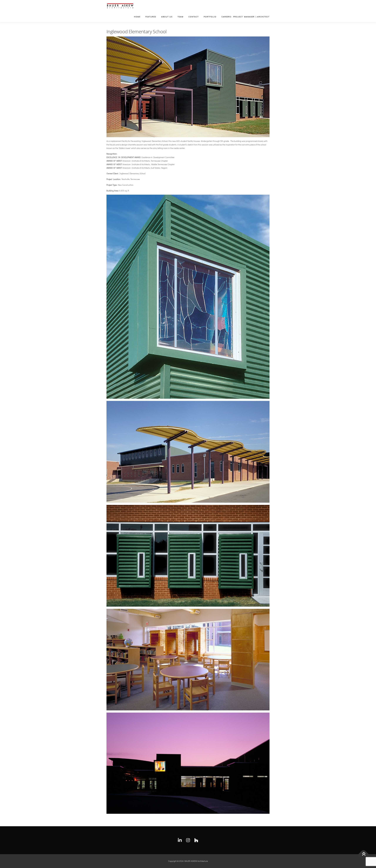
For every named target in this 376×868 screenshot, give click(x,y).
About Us (167, 16)
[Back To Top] (363, 854)
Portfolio (210, 16)
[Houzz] (196, 840)
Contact (193, 16)
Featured (150, 16)
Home (137, 16)
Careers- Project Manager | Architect (245, 16)
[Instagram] (188, 840)
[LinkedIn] (180, 840)
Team (180, 16)
